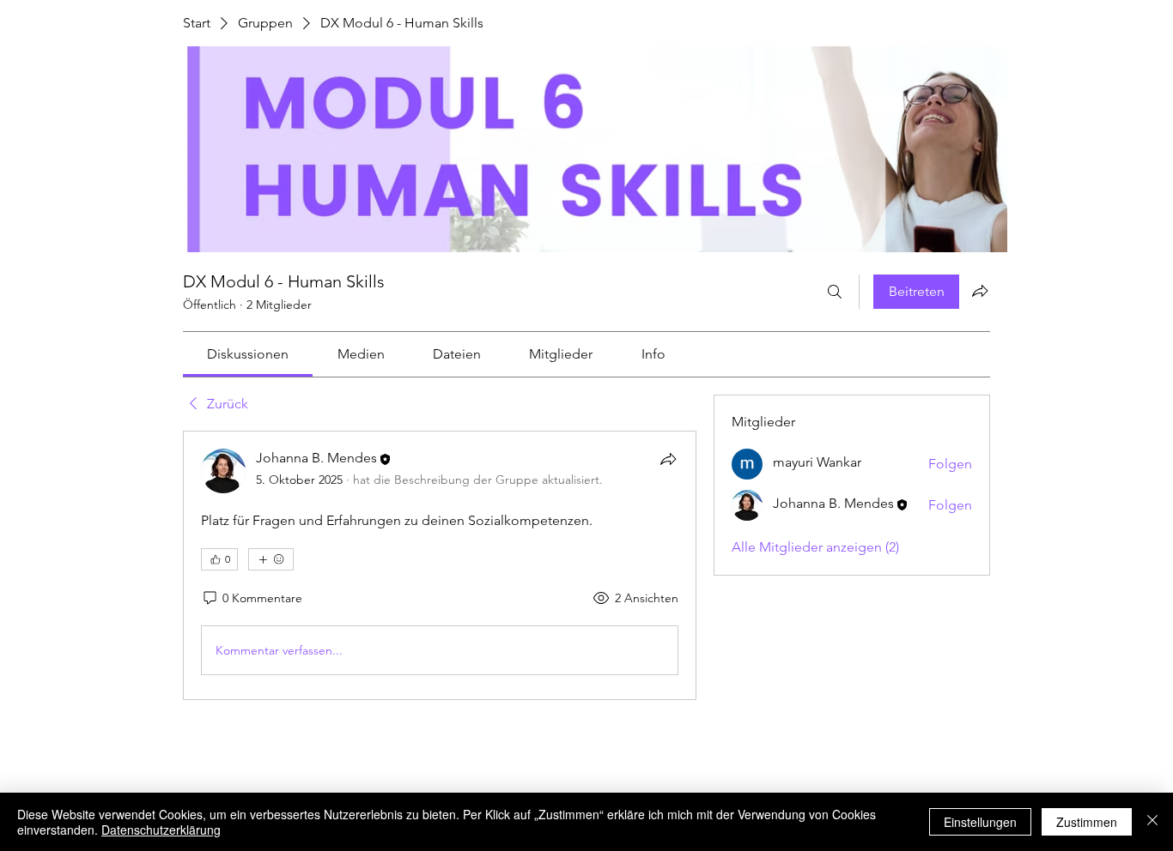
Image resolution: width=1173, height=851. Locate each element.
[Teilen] (668, 459)
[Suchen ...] (834, 292)
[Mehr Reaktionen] (271, 559)
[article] (439, 565)
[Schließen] (1152, 821)
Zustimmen (1086, 821)
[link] (248, 354)
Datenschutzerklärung (161, 829)
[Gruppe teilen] (979, 291)
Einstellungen (980, 821)
